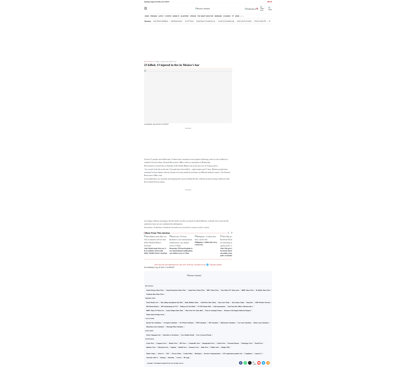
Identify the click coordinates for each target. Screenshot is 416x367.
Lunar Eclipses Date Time (174, 310)
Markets (175, 16)
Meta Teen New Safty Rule (194, 310)
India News (151, 61)
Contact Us (258, 353)
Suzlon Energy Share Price (155, 290)
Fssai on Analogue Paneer (213, 310)
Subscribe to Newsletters (171, 335)
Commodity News (194, 343)
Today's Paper (150, 353)
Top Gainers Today (238, 302)
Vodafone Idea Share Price (155, 294)
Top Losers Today (224, 302)
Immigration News (208, 343)
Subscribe (171, 357)
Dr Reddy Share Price (263, 290)
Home (147, 16)
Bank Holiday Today (191, 302)
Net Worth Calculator (187, 323)
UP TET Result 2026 (204, 306)
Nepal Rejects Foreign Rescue (206, 21)
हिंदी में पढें (269, 1)
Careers (178, 357)
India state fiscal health (244, 21)
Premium (153, 16)
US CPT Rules (189, 21)
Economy (227, 16)
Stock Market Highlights (160, 21)
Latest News (150, 343)
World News (259, 343)
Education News (163, 347)
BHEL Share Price (248, 290)
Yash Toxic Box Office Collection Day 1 (240, 306)
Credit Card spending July (226, 21)
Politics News (215, 347)
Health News (182, 347)
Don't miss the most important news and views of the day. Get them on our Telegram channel (188, 264)
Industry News (151, 347)
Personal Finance (233, 343)
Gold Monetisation (176, 21)
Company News (161, 343)
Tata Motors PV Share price (230, 290)
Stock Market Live (152, 302)
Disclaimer (198, 353)
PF (233, 16)
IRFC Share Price (213, 290)
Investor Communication (212, 353)
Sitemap (163, 357)
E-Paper (168, 16)
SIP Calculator (213, 323)
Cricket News (221, 343)
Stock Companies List (153, 335)
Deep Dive (249, 302)
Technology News (246, 343)
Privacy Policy (176, 353)
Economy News (194, 347)
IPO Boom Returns (152, 306)
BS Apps (186, 357)
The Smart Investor (205, 16)
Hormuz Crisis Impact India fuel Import (237, 310)
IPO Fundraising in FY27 (169, 306)
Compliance (248, 353)
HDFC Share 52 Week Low (155, 310)
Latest (161, 16)
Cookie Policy (188, 353)
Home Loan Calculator (261, 323)
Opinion (193, 16)
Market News (173, 343)
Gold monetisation (219, 306)
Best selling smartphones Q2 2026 (172, 302)
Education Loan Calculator (155, 327)
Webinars (218, 16)
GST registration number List (232, 353)
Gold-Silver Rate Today (208, 302)
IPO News (183, 343)
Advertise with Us (152, 357)
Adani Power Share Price (196, 290)
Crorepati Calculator (170, 323)
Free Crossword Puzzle (203, 335)
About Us (161, 353)
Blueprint (185, 16)
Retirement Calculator (228, 323)
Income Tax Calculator (153, 323)
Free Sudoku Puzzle (187, 335)
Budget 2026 (225, 347)
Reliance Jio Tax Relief (187, 306)
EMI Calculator (201, 323)
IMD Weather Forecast (262, 302)
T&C (168, 353)
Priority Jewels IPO (260, 21)
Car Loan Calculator (244, 323)
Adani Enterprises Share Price (176, 290)
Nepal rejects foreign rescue (155, 314)
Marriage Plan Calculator (174, 327)
